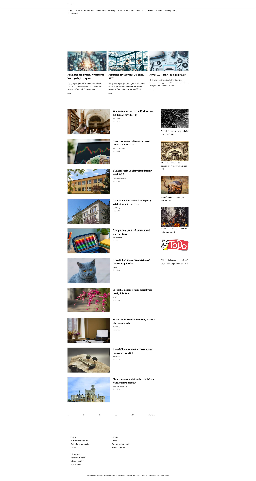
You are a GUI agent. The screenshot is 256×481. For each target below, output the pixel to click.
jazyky (114, 297)
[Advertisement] (128, 30)
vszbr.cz (71, 4)
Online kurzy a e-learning (105, 10)
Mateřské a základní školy (85, 10)
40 (133, 415)
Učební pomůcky (170, 10)
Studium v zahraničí (155, 10)
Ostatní (119, 10)
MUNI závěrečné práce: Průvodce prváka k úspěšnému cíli (174, 165)
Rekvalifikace (129, 10)
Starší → (152, 415)
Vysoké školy (73, 13)
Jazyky (71, 10)
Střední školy (141, 10)
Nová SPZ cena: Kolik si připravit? (168, 74)
